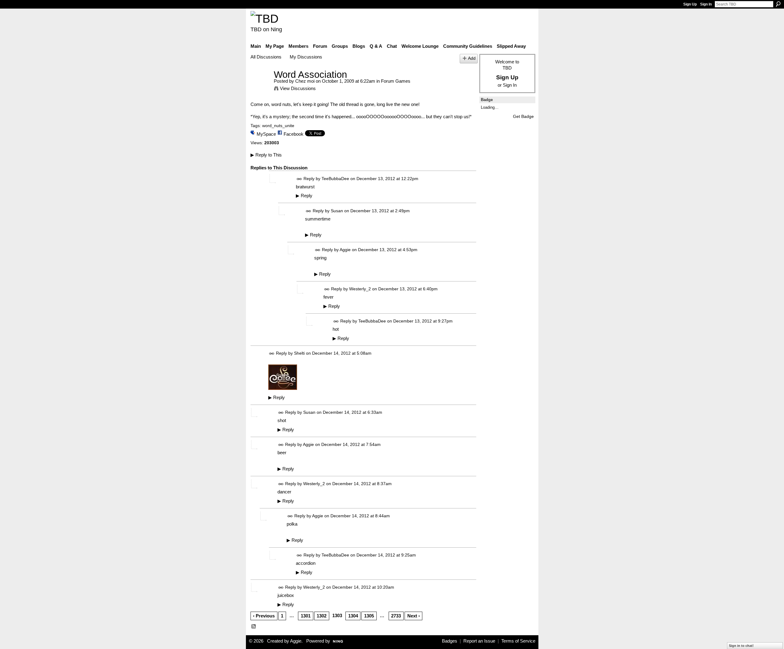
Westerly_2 (360, 289)
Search (778, 4)
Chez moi (305, 81)
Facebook (293, 134)
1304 (353, 615)
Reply (304, 195)
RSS (254, 626)
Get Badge (523, 116)
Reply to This (266, 154)
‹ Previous (264, 615)
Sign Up (690, 4)
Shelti (299, 353)
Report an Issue (479, 641)
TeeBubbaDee (335, 178)
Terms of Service (518, 641)
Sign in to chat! (741, 645)
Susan (337, 210)
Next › (413, 615)
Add (472, 58)
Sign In (706, 4)
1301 (306, 615)
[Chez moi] (260, 86)
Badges (449, 641)
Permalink (299, 179)
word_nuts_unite (278, 125)
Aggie (345, 249)
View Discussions (298, 88)
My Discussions (306, 56)
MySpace (266, 134)
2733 (396, 615)
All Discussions (266, 56)
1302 (321, 615)
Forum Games (395, 81)
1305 (369, 615)
